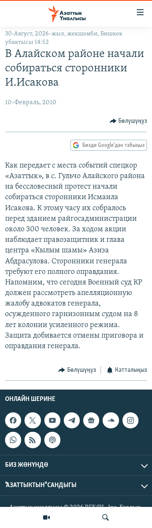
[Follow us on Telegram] (72, 420)
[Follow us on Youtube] (52, 420)
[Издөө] (105, 517)
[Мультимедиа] (46, 517)
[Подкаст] (52, 440)
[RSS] (32, 440)
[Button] (128, 121)
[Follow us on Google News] (91, 420)
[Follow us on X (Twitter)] (32, 420)
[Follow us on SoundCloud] (111, 420)
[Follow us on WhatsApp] (13, 440)
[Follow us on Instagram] (130, 420)
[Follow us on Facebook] (13, 420)
